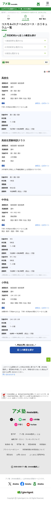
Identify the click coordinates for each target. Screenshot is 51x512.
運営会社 (10, 454)
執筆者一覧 (9, 444)
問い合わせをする (9, 374)
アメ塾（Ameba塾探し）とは (29, 434)
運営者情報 (32, 444)
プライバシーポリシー (11, 449)
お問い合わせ (21, 454)
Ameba (16, 484)
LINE (24, 419)
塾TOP (4, 12)
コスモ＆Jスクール (13, 12)
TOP (8, 19)
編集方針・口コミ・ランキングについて (25, 439)
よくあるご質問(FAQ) (37, 454)
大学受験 (36, 419)
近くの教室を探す (25, 349)
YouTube (33, 424)
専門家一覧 (20, 444)
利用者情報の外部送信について (34, 449)
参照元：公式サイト (42, 103)
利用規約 (43, 444)
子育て (20, 424)
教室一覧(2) (42, 19)
